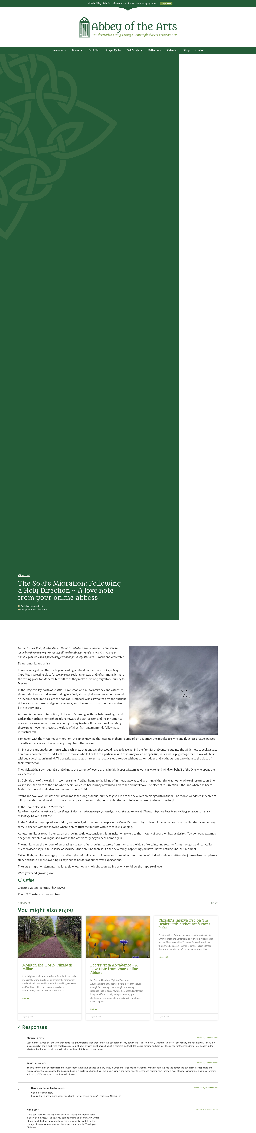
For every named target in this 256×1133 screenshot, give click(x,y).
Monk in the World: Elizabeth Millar (47, 967)
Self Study (133, 50)
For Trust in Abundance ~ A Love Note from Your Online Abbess (114, 969)
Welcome (57, 50)
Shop (186, 50)
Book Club (94, 50)
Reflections (154, 50)
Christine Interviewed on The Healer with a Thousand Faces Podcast (184, 924)
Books (75, 50)
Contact (199, 50)
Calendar (172, 50)
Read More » (27, 998)
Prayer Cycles (113, 50)
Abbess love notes (39, 609)
